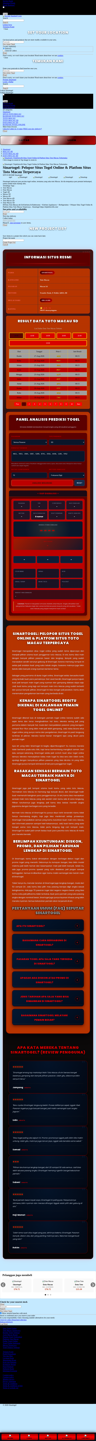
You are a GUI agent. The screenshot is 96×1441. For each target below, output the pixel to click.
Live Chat (86, 1438)
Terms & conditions (10, 1384)
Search (5, 18)
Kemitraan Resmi (9, 1365)
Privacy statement (9, 1382)
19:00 (64, 336)
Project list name (9, 238)
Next (78, 404)
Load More (3, 1324)
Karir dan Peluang (9, 1362)
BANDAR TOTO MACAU (13, 116)
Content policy (8, 1375)
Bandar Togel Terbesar (11, 1333)
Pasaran (15, 436)
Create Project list (9, 242)
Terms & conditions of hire (13, 1386)
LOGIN (72, 140)
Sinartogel (6, 112)
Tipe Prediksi (55, 436)
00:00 (16, 336)
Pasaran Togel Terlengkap (12, 1337)
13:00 (32, 336)
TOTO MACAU (9, 118)
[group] (1, 1313)
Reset (79, 483)
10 (72, 404)
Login (29, 1438)
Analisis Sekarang (42, 483)
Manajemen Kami (9, 1360)
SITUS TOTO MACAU (12, 114)
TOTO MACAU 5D (10, 120)
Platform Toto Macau (10, 1339)
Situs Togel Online (10, 1328)
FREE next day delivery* (32, 129)
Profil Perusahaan (9, 1354)
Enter (5, 214)
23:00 (48, 343)
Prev (17, 404)
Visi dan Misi (8, 1356)
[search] (13, 20)
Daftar (48, 1438)
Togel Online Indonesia (11, 1343)
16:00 (48, 336)
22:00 (79, 336)
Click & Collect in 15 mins (13, 129)
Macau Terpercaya (10, 1345)
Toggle (5, 14)
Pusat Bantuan (8, 1367)
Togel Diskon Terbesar (11, 1348)
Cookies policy (8, 1377)
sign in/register (15, 223)
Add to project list (9, 221)
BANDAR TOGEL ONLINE (14, 125)
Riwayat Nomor (19, 448)
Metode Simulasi (57, 469)
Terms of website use (10, 1388)
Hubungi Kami (8, 1369)
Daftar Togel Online (10, 1341)
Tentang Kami (8, 1352)
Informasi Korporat (10, 1371)
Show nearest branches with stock (14, 1313)
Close (5, 131)
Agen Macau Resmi (10, 1335)
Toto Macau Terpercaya (11, 1331)
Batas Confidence (20, 469)
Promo (10, 1438)
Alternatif (67, 1438)
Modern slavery (8, 1379)
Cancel (5, 245)
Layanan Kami (8, 1358)
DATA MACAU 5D (10, 122)
